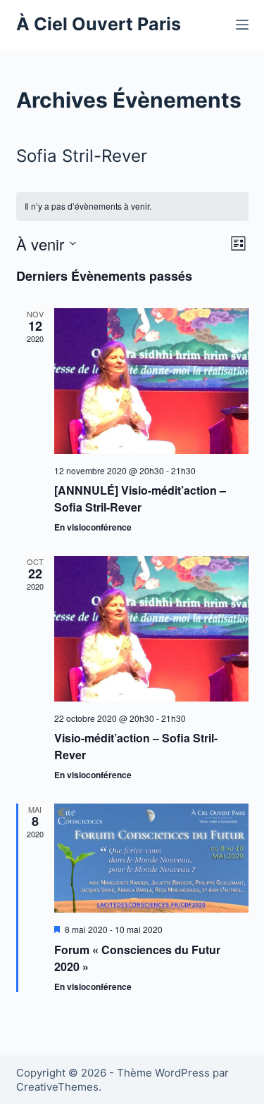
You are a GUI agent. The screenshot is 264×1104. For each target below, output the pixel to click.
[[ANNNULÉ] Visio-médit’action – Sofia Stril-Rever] (151, 381)
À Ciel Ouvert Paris (98, 23)
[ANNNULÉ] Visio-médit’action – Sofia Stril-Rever (140, 498)
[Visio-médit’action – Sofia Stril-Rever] (151, 629)
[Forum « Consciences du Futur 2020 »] (151, 858)
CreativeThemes (57, 1086)
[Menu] (242, 24)
